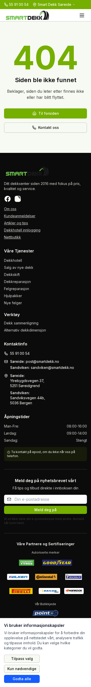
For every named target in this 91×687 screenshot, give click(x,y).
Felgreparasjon (16, 289)
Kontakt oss (48, 127)
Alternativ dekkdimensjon (25, 330)
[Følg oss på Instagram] (17, 198)
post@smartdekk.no (42, 361)
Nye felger (13, 303)
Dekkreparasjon (17, 281)
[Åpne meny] (82, 15)
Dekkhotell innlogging (22, 230)
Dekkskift (12, 274)
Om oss (10, 209)
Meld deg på (45, 510)
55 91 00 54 (20, 353)
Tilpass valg (22, 658)
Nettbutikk (12, 237)
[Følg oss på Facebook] (7, 198)
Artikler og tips (16, 223)
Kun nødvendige (21, 669)
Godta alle (22, 679)
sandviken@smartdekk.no (52, 367)
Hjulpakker (13, 296)
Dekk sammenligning (21, 323)
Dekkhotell (13, 260)
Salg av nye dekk (18, 267)
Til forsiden (48, 113)
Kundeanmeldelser (19, 216)
